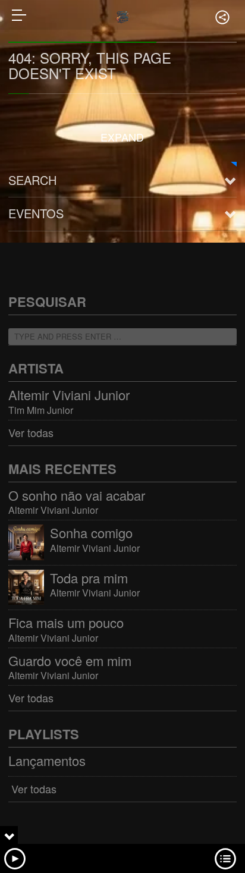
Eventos (36, 213)
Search (32, 180)
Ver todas (31, 432)
